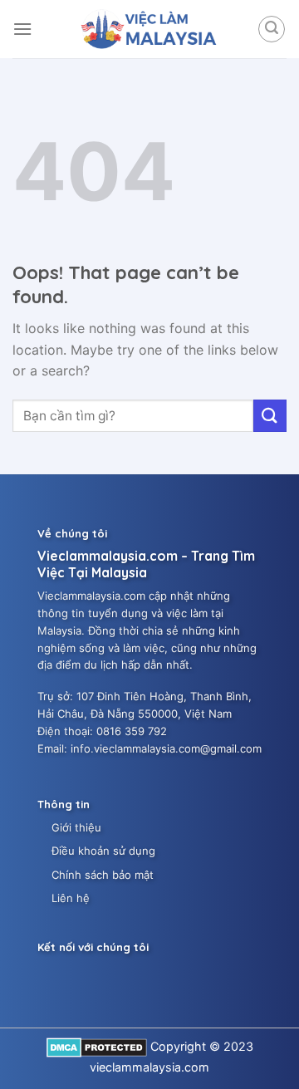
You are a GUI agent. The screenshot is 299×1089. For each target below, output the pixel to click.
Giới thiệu (76, 827)
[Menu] (22, 28)
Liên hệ (70, 898)
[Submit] (270, 416)
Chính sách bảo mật (102, 874)
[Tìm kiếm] (271, 29)
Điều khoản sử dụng (103, 850)
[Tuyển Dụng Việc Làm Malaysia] (149, 29)
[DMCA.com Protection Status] (97, 1046)
